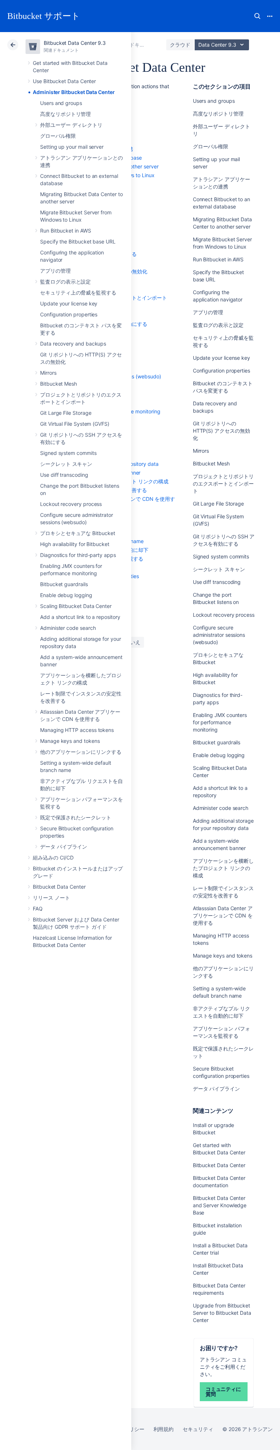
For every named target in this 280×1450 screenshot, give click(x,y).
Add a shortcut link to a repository (80, 617)
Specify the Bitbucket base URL (78, 241)
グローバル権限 (58, 136)
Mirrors (48, 373)
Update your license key (68, 303)
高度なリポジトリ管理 (65, 114)
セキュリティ (198, 1429)
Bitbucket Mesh (58, 384)
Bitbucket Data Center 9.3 (75, 43)
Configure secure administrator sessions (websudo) (219, 634)
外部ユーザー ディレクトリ (71, 125)
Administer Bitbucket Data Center (74, 92)
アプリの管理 (55, 271)
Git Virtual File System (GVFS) (74, 424)
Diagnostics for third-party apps (78, 555)
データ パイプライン (63, 846)
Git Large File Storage (65, 413)
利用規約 (163, 1429)
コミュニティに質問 (223, 1391)
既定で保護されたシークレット (75, 817)
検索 (257, 16)
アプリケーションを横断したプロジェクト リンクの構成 (223, 868)
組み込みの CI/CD (53, 857)
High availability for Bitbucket (74, 544)
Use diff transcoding (64, 475)
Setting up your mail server (72, 147)
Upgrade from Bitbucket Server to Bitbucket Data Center (222, 1312)
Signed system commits (68, 453)
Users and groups (61, 103)
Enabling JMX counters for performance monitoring (220, 722)
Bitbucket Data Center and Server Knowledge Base (220, 1205)
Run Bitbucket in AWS (65, 230)
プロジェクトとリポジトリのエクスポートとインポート (223, 483)
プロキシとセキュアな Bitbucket (77, 533)
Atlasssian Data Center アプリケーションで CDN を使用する (223, 915)
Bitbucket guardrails (64, 584)
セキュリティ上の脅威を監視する (78, 292)
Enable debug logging (66, 595)
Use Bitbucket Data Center (64, 81)
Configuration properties (68, 314)
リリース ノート (51, 897)
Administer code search (68, 628)
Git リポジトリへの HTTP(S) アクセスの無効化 (221, 430)
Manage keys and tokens (70, 741)
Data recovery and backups (73, 343)
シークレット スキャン (66, 464)
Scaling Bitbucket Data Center (76, 606)
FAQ (38, 908)
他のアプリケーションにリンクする (80, 752)
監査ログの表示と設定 (65, 281)
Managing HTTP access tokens (77, 730)
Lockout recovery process (71, 504)
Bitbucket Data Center (59, 887)
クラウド (180, 45)
